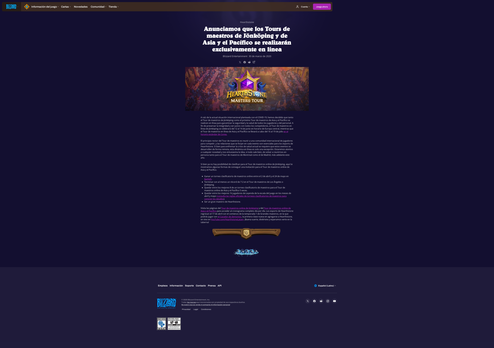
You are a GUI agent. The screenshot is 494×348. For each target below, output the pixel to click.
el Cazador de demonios (229, 216)
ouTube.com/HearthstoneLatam (228, 219)
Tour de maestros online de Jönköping (239, 208)
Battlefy (208, 179)
